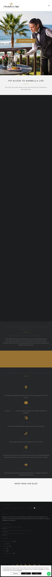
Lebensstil (6, 546)
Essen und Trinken (8, 541)
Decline (26, 573)
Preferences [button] (20, 570)
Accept (36, 573)
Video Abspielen (26, 41)
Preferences (15, 573)
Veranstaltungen (8, 553)
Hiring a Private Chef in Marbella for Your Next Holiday (17, 530)
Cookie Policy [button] (41, 569)
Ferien (5, 544)
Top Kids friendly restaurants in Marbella (13, 533)
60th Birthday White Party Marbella (23, 494)
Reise (4, 551)
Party (4, 548)
